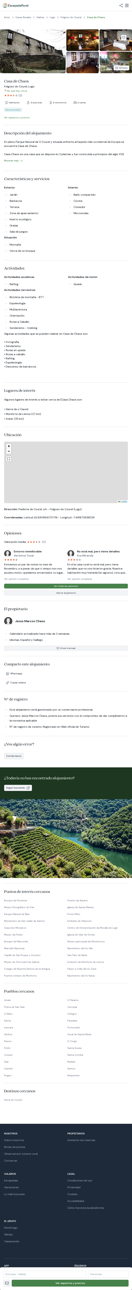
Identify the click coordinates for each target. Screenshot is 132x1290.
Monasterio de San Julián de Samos (24, 920)
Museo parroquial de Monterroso (86, 941)
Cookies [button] (72, 1194)
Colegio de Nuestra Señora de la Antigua (27, 968)
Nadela (71, 1061)
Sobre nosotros (14, 1140)
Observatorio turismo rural (21, 1154)
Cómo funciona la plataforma (85, 1208)
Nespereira (73, 1075)
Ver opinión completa (16, 578)
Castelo (8, 1068)
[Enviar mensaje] (6, 1283)
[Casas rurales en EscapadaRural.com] (15, 5)
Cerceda (72, 1007)
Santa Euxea (74, 1048)
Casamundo (11, 1241)
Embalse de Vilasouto (79, 920)
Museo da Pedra (13, 934)
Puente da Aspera (77, 900)
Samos (71, 1068)
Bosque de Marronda (16, 941)
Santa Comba (75, 1054)
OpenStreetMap (119, 501)
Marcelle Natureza (14, 948)
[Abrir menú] (126, 5)
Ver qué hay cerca (17, 90)
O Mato (8, 1013)
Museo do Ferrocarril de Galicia (21, 962)
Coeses (8, 1054)
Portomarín (73, 1027)
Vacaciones (11, 1187)
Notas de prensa (14, 1147)
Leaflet (95, 501)
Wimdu (8, 1234)
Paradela (72, 1020)
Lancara (8, 1027)
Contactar (10, 1160)
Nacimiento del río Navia (81, 975)
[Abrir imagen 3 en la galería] (116, 40)
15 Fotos (123, 68)
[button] (64, 465)
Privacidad (73, 1187)
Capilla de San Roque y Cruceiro (22, 955)
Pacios (8, 1041)
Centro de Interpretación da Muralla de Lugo (92, 927)
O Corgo (72, 1041)
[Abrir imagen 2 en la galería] (82, 40)
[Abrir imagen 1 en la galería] (33, 51)
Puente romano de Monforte (20, 975)
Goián (7, 1000)
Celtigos (72, 1013)
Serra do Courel (13, 1099)
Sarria (7, 1020)
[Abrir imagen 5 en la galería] (116, 62)
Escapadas (11, 1180)
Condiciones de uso (79, 1180)
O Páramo (73, 1000)
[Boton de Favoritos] (123, 37)
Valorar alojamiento (66, 593)
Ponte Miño (73, 914)
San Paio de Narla (77, 955)
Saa (6, 1061)
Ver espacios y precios (70, 1283)
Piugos (8, 1075)
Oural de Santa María (79, 1034)
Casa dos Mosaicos (15, 927)
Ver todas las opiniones (66, 586)
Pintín (7, 1048)
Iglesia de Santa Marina (80, 907)
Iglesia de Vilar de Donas (81, 934)
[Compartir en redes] (121, 5)
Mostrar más (11, 160)
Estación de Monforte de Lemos (85, 962)
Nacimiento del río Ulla (80, 948)
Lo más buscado (14, 1194)
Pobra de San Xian (14, 1007)
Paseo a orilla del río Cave (81, 968)
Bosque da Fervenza (15, 900)
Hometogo (11, 1227)
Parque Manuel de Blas (17, 914)
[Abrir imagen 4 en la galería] (82, 62)
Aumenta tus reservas (81, 1140)
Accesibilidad (75, 1201)
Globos (8, 1034)
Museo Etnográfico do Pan (19, 907)
